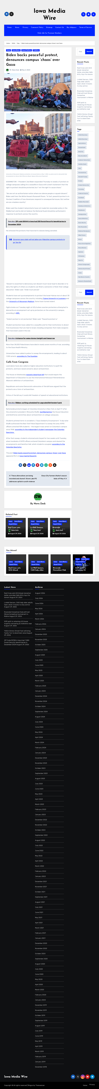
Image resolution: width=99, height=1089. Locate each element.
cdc (79, 168)
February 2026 (40, 624)
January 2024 (40, 753)
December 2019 (41, 1005)
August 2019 (40, 1026)
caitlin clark (82, 164)
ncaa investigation (84, 243)
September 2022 (41, 835)
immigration (82, 214)
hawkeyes (81, 210)
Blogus (30, 1085)
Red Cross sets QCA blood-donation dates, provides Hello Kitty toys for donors (17, 595)
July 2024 (39, 722)
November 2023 (41, 763)
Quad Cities (13, 524)
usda (80, 272)
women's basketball (84, 281)
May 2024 (38, 732)
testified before (46, 412)
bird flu (80, 151)
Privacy (25, 27)
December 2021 (41, 881)
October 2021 (40, 892)
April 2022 (39, 861)
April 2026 (39, 614)
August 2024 (40, 717)
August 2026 (40, 593)
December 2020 (41, 943)
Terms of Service (85, 27)
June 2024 (39, 727)
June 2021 (39, 912)
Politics (36, 50)
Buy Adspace (71, 27)
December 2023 (41, 758)
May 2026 (38, 609)
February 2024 (40, 748)
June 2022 (39, 851)
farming (81, 189)
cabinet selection (84, 160)
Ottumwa (81, 256)
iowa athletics (83, 218)
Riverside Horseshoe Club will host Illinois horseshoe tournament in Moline (17, 614)
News (17, 27)
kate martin (82, 222)
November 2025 (41, 639)
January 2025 (40, 691)
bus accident (82, 156)
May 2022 (38, 856)
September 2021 (41, 897)
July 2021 (38, 907)
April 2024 (39, 737)
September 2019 (41, 1020)
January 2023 (40, 815)
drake (80, 181)
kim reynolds (82, 227)
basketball (81, 147)
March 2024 (39, 742)
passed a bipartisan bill (35, 375)
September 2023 (41, 773)
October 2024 (40, 706)
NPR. (18, 313)
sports (80, 260)
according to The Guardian (27, 356)
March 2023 (39, 804)
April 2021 (39, 923)
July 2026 (39, 598)
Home (9, 27)
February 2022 (40, 871)
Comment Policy (37, 27)
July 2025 (39, 660)
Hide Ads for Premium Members (50, 33)
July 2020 (39, 969)
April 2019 (39, 1046)
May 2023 (38, 794)
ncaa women (82, 247)
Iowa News (16, 50)
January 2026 (40, 629)
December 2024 (41, 696)
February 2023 (40, 809)
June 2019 (39, 1036)
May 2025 (38, 670)
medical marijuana (84, 231)
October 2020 (40, 954)
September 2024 (41, 712)
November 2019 (41, 1010)
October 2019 (40, 1015)
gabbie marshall (83, 201)
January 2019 (40, 1062)
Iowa (8, 50)
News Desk (15, 70)
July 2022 (39, 845)
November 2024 (41, 701)
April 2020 (39, 984)
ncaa (80, 239)
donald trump (82, 176)
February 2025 (40, 686)
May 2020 (38, 979)
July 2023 (39, 784)
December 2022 (41, 820)
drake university (83, 185)
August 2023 (40, 778)
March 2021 (39, 928)
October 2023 (40, 768)
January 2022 (40, 876)
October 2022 (40, 830)
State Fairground (83, 264)
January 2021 (40, 938)
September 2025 (41, 650)
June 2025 (39, 665)
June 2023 (39, 789)
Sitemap (49, 27)
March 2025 (39, 681)
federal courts (83, 193)
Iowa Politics (26, 50)
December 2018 (41, 1067)
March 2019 (39, 1051)
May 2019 (38, 1041)
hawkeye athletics (84, 206)
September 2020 (41, 959)
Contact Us (59, 27)
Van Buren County (84, 277)
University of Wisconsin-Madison (21, 301)
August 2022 (40, 840)
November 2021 (41, 887)
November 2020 (41, 948)
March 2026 (39, 619)
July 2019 (38, 1031)
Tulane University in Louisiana (54, 298)
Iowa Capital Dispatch (28, 456)
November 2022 (41, 825)
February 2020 (40, 995)
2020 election (82, 135)
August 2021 (40, 902)
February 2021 (40, 933)
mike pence (81, 235)
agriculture (82, 143)
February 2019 (40, 1057)
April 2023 (39, 799)
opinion (80, 252)
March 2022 (39, 866)
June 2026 (39, 603)
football (81, 197)
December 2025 (41, 634)
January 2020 (40, 1000)
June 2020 (39, 974)
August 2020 (40, 964)
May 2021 (38, 917)
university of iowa (84, 268)
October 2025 (40, 645)
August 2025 (40, 655)
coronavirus (82, 172)
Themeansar (39, 1085)
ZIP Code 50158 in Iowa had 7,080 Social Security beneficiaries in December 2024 (16, 642)
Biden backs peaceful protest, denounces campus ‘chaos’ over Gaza (39, 453)
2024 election (82, 139)
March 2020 (39, 990)
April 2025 (39, 675)
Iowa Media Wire (16, 1076)
